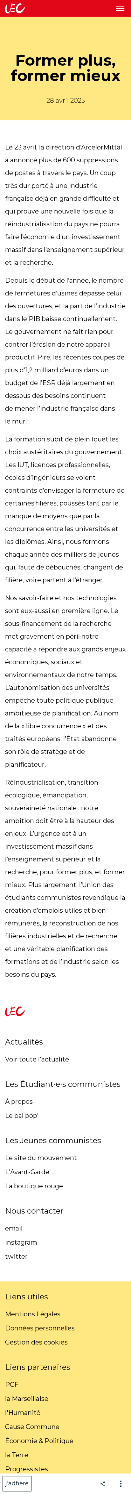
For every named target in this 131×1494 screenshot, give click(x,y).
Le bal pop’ (21, 1115)
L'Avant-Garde (27, 1172)
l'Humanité (22, 1413)
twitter (16, 1256)
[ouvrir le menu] (120, 8)
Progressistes (26, 1469)
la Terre (16, 1455)
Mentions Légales (32, 1314)
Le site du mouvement (41, 1158)
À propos (19, 1101)
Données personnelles (40, 1328)
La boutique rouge (34, 1186)
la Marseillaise (26, 1398)
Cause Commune (32, 1427)
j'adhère (17, 1483)
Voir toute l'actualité (37, 1059)
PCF (11, 1384)
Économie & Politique (39, 1441)
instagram (21, 1242)
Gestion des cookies (36, 1342)
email (14, 1228)
